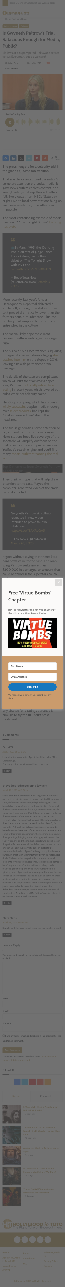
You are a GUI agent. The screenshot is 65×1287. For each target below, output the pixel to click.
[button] (32, 633)
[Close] (58, 582)
